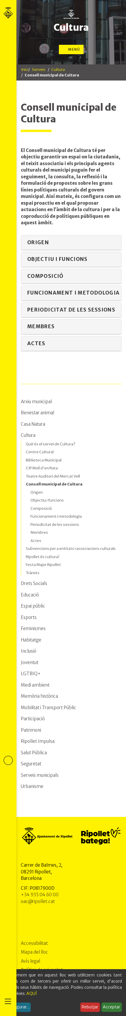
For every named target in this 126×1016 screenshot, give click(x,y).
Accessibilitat (34, 943)
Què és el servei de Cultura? (50, 444)
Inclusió (28, 651)
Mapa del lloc (34, 952)
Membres (39, 532)
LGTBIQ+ (31, 673)
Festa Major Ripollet (43, 564)
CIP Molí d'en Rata (42, 468)
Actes (35, 540)
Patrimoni (31, 730)
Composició (41, 508)
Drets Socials (34, 583)
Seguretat (31, 764)
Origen (36, 492)
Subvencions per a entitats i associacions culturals (71, 548)
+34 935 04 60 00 (40, 894)
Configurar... (17, 1007)
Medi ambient (35, 685)
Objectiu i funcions (47, 500)
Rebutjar (90, 1007)
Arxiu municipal (36, 401)
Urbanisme (32, 786)
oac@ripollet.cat (38, 901)
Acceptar (111, 1007)
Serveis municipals (40, 775)
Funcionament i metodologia (56, 516)
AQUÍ (31, 993)
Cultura (71, 27)
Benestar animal (37, 412)
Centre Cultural (40, 451)
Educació (30, 595)
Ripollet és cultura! (42, 556)
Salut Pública (34, 752)
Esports (29, 617)
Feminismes (33, 628)
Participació (33, 718)
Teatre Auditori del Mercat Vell (53, 476)
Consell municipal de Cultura (54, 484)
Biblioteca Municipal (44, 460)
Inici (24, 69)
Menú (73, 49)
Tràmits (33, 572)
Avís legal (30, 961)
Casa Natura (33, 424)
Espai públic (33, 606)
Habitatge (31, 640)
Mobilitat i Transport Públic (48, 707)
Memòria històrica (39, 696)
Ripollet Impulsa (38, 741)
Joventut (29, 662)
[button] (71, 242)
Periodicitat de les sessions (54, 524)
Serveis (38, 69)
